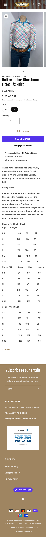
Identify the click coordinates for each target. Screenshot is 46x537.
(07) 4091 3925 (19, 413)
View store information (16, 160)
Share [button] (7, 349)
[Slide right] (29, 71)
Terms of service (17, 527)
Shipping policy (32, 527)
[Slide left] (17, 71)
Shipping (17, 100)
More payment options (23, 146)
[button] (6, 4)
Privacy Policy (12, 479)
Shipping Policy (12, 473)
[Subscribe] (38, 389)
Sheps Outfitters (20, 520)
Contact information (24, 532)
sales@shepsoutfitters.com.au (20, 418)
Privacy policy (35, 523)
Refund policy (22, 523)
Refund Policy (11, 466)
